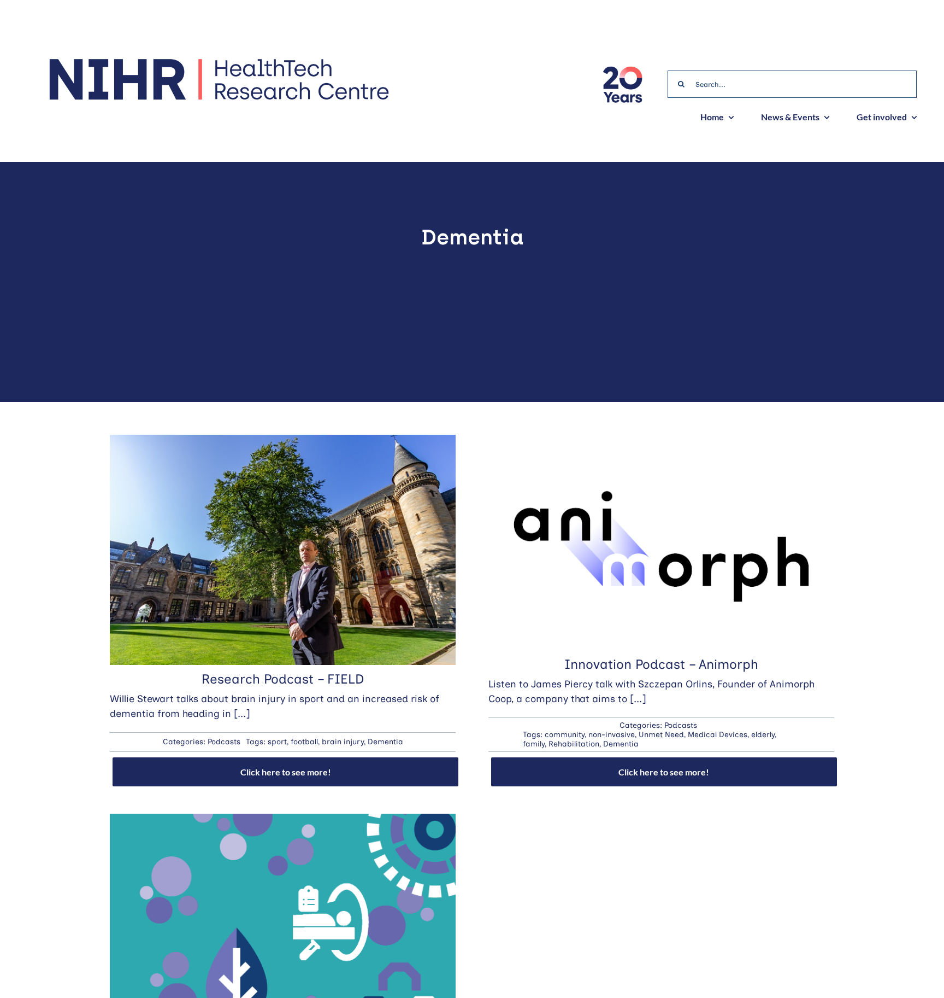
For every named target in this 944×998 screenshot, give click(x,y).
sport (277, 741)
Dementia (385, 741)
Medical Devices (717, 734)
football (304, 741)
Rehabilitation (573, 744)
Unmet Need (661, 734)
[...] (242, 714)
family (534, 744)
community (565, 734)
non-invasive (611, 734)
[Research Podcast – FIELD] (283, 442)
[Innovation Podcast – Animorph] (661, 442)
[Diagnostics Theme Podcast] (283, 821)
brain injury (343, 741)
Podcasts (224, 741)
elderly (763, 734)
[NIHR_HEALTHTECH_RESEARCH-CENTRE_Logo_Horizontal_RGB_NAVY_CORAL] (218, 62)
